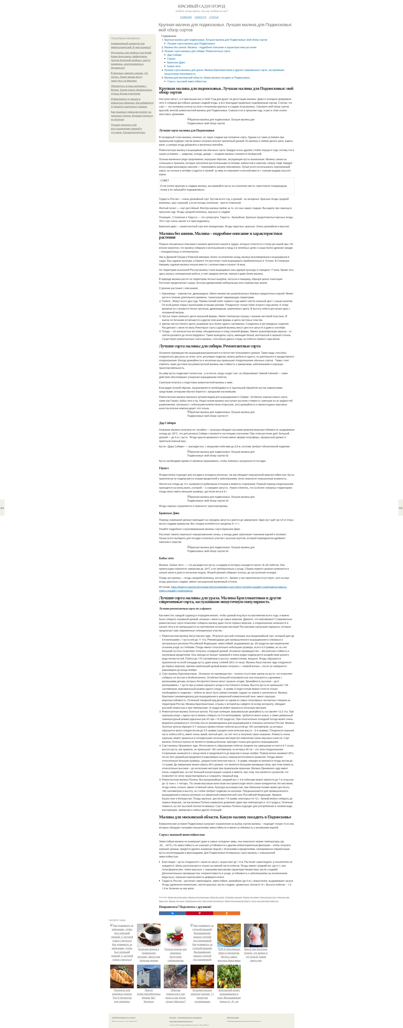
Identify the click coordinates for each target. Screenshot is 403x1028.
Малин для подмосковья (177, 897)
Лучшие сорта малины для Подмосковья (191, 43)
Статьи (214, 16)
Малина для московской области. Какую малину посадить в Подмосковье (207, 77)
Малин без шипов (217, 897)
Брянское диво (283, 897)
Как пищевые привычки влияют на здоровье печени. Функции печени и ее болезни (132, 116)
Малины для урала (176, 901)
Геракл (171, 58)
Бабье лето (173, 66)
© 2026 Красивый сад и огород (123, 1017)
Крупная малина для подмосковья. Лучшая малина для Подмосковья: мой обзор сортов (215, 39)
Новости (200, 16)
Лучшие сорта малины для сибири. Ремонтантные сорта (197, 51)
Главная (186, 16)
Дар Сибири (174, 55)
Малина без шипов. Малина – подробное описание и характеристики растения (210, 47)
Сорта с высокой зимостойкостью (187, 81)
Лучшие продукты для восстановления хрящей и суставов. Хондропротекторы (128, 129)
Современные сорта (193, 901)
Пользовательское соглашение (190, 1017)
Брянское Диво (176, 62)
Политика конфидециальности (181, 1021)
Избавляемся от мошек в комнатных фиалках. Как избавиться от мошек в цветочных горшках (132, 103)
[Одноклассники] (226, 913)
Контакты (172, 1017)
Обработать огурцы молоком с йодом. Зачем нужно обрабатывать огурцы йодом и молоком (131, 90)
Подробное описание (233, 897)
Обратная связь (233, 1017)
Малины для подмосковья (198, 897)
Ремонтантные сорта (268, 897)
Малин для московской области (237, 901)
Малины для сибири (251, 897)
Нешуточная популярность (213, 901)
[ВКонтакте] (172, 913)
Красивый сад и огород (201, 6)
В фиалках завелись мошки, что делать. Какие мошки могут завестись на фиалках (129, 77)
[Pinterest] (199, 913)
